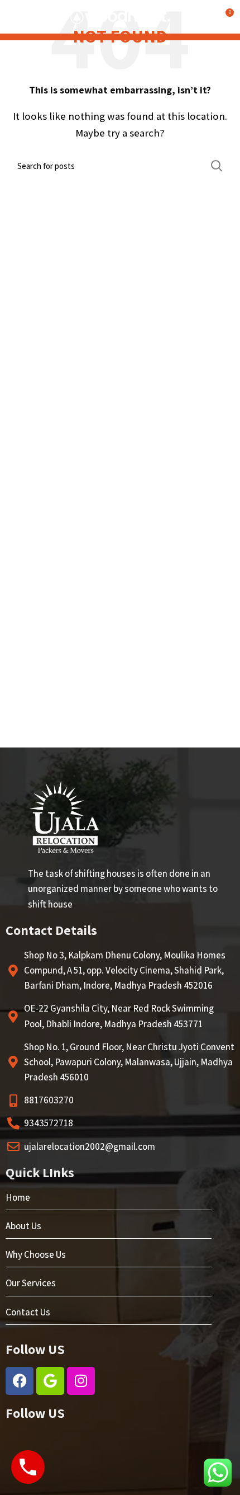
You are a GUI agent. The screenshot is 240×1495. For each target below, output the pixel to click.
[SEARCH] (217, 165)
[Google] (50, 1381)
